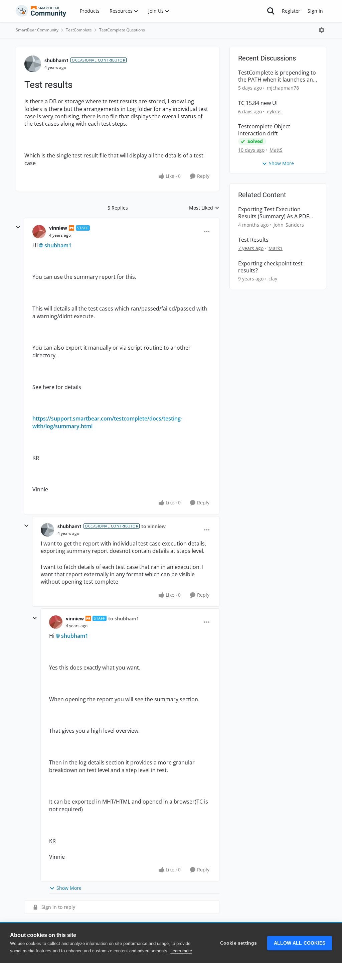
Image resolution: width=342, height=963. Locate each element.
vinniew (58, 228)
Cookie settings (238, 943)
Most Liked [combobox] (204, 208)
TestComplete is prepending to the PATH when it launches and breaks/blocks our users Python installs (277, 76)
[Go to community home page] (41, 11)
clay (273, 278)
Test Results (253, 239)
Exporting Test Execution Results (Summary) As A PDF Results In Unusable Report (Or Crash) (277, 213)
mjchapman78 (283, 88)
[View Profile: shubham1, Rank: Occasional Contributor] (32, 63)
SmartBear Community (37, 30)
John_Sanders (289, 225)
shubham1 (56, 60)
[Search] (271, 11)
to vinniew (153, 526)
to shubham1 (123, 618)
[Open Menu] (321, 30)
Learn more (181, 950)
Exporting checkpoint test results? (270, 267)
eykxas (274, 111)
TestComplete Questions (122, 30)
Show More (68, 888)
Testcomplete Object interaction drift (264, 130)
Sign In (315, 11)
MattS (276, 150)
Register (291, 11)
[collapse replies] (18, 227)
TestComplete (79, 30)
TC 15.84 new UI (258, 103)
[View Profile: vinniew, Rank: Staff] (39, 231)
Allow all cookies (299, 943)
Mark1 (276, 248)
